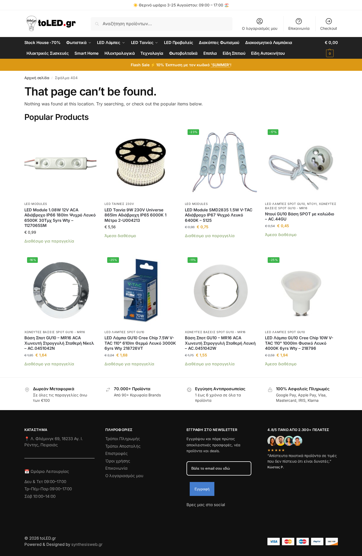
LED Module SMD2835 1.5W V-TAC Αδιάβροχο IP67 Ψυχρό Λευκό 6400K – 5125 (218, 215)
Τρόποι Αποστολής (123, 446)
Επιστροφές (116, 453)
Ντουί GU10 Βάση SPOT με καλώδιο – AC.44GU (299, 216)
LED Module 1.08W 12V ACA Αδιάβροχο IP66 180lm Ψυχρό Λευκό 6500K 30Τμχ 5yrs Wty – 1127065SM (60, 217)
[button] (331, 48)
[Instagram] (200, 514)
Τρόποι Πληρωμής (122, 438)
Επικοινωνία (298, 28)
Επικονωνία (116, 468)
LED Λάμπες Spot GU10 (285, 204)
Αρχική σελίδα (36, 78)
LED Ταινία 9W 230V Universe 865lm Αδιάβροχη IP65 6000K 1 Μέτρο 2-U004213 (135, 215)
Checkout (328, 28)
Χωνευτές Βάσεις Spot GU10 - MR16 (54, 332)
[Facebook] (188, 514)
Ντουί (312, 204)
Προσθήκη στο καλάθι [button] (60, 249)
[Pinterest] (238, 514)
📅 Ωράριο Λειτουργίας (46, 471)
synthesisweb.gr (87, 544)
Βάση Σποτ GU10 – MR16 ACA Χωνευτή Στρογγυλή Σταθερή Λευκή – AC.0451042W (220, 343)
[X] (219, 514)
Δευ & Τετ (34, 481)
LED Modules (35, 204)
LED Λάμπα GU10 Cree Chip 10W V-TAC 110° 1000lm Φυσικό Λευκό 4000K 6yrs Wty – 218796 (299, 343)
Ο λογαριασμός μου (259, 28)
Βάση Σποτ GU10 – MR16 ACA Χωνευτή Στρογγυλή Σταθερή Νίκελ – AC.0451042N (59, 343)
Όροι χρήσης (117, 460)
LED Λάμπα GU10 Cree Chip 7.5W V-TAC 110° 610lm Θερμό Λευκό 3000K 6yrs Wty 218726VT (140, 343)
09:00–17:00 (55, 481)
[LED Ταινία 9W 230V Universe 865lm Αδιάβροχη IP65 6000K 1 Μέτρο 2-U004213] (141, 163)
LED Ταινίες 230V (119, 204)
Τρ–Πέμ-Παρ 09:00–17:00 (48, 488)
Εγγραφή (202, 489)
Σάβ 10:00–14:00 (39, 496)
